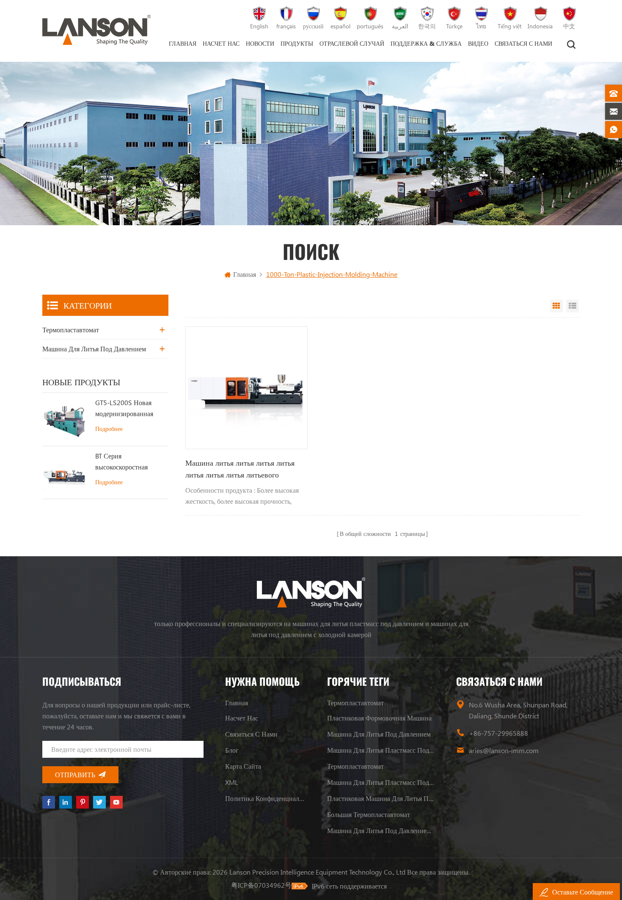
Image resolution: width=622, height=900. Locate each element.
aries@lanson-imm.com (504, 750)
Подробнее (109, 429)
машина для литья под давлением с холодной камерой (381, 830)
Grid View (556, 306)
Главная (182, 43)
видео (478, 43)
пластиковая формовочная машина (379, 717)
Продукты (297, 43)
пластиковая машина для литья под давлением (381, 798)
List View (572, 306)
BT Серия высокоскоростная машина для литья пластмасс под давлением (121, 461)
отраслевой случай (351, 43)
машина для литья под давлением (94, 348)
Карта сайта (243, 766)
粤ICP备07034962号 (261, 885)
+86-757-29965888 (498, 733)
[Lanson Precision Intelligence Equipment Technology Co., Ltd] (96, 30)
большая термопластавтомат (368, 814)
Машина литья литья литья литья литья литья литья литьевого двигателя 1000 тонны (239, 469)
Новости (260, 43)
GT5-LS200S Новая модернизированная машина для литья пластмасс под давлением (124, 408)
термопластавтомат (70, 329)
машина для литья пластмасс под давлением (381, 749)
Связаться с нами (523, 43)
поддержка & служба (426, 43)
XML (231, 782)
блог (232, 749)
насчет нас (221, 43)
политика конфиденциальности (265, 798)
